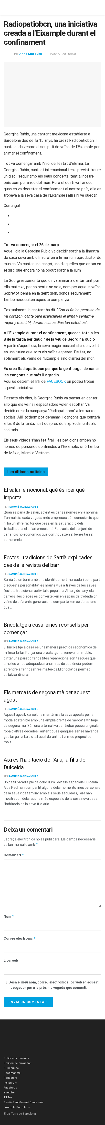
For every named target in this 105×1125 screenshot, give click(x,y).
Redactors (10, 1077)
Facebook (10, 1087)
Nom (9, 916)
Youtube (9, 1092)
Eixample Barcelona (17, 1107)
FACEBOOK (56, 381)
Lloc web (11, 960)
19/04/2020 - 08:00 (63, 54)
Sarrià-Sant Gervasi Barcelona (23, 1102)
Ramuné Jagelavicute (23, 506)
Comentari (14, 855)
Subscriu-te (11, 1068)
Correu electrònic (20, 938)
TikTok (8, 1097)
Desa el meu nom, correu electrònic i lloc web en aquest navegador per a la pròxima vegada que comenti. (54, 985)
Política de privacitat (17, 1063)
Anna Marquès (30, 54)
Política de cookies (16, 1058)
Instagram (10, 1082)
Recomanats (12, 1073)
